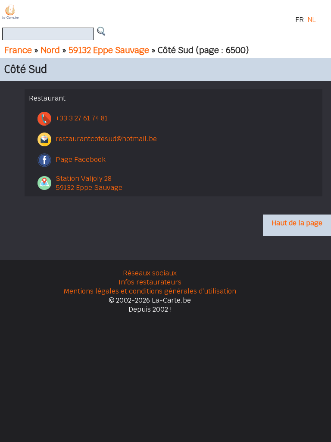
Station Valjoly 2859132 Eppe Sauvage (89, 183)
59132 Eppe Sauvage (109, 50)
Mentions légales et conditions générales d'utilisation (150, 291)
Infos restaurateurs (150, 282)
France (18, 50)
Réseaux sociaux (150, 273)
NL (311, 19)
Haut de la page (297, 222)
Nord (50, 50)
